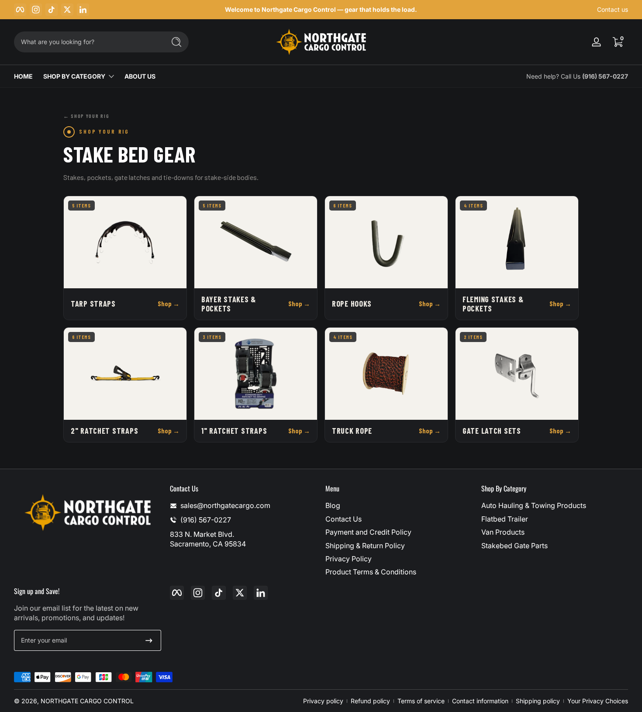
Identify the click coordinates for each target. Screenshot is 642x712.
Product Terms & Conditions (370, 571)
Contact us (612, 9)
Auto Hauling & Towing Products (533, 505)
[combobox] (87, 41)
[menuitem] (399, 505)
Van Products (503, 532)
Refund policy (370, 701)
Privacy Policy (348, 558)
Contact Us (343, 519)
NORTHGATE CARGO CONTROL (87, 701)
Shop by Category (74, 76)
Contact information (480, 701)
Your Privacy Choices (597, 701)
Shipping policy (538, 701)
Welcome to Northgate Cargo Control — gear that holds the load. (321, 9)
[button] (617, 42)
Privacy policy (323, 701)
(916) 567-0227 (605, 76)
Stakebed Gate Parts (514, 545)
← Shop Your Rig (86, 115)
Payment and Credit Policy (368, 532)
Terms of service (421, 701)
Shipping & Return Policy (365, 545)
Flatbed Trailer (504, 519)
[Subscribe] (149, 640)
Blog (332, 505)
